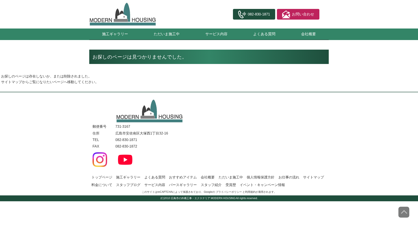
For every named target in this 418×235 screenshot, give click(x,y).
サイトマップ (11, 82)
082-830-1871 (126, 140)
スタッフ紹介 (211, 185)
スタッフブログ (128, 185)
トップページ (101, 177)
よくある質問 (264, 34)
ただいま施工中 (167, 34)
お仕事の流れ (288, 177)
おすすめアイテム (183, 177)
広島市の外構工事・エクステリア (190, 198)
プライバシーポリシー (229, 191)
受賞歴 (231, 185)
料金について (101, 185)
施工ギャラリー (115, 34)
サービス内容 (216, 34)
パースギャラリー (183, 185)
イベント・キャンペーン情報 (262, 185)
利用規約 (250, 191)
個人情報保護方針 (261, 177)
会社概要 (308, 34)
